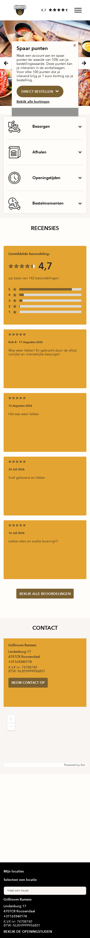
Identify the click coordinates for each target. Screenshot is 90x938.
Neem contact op (28, 682)
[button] (11, 719)
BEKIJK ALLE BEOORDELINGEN (45, 594)
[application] (45, 739)
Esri (83, 765)
